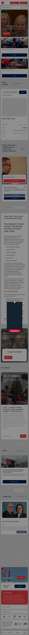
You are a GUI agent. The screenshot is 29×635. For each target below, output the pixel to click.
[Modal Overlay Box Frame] (14, 317)
